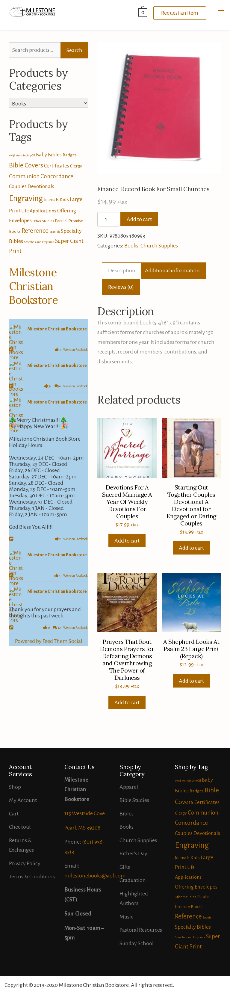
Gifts (124, 867)
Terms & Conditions (32, 877)
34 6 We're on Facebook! (68, 386)
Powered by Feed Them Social (48, 641)
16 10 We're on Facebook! (67, 627)
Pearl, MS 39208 (82, 828)
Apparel (128, 787)
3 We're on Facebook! (73, 349)
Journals (51, 199)
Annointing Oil (25, 155)
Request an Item (179, 13)
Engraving (26, 198)
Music (126, 917)
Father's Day (133, 853)
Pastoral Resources (140, 930)
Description (121, 271)
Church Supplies (159, 246)
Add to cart (139, 219)
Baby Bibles (49, 155)
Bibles (126, 814)
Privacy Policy (24, 863)
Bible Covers (26, 165)
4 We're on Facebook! (73, 575)
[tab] (122, 270)
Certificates (56, 166)
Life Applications (38, 211)
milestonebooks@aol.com (95, 876)
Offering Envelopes (196, 887)
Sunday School (136, 943)
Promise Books (188, 906)
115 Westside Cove (84, 813)
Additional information (172, 271)
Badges (70, 154)
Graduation (132, 880)
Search (74, 50)
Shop (15, 787)
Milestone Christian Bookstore (33, 286)
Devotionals (41, 186)
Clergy (76, 166)
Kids (64, 199)
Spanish (54, 231)
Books (131, 246)
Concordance (56, 176)
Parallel (61, 221)
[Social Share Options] (12, 350)
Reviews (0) (121, 287)
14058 (12, 155)
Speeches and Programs (39, 242)
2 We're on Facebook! (73, 539)
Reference (35, 230)
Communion (24, 176)
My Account (23, 800)
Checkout (20, 827)
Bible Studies (134, 800)
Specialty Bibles (193, 927)
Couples (18, 186)
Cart (14, 814)
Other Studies (43, 221)
